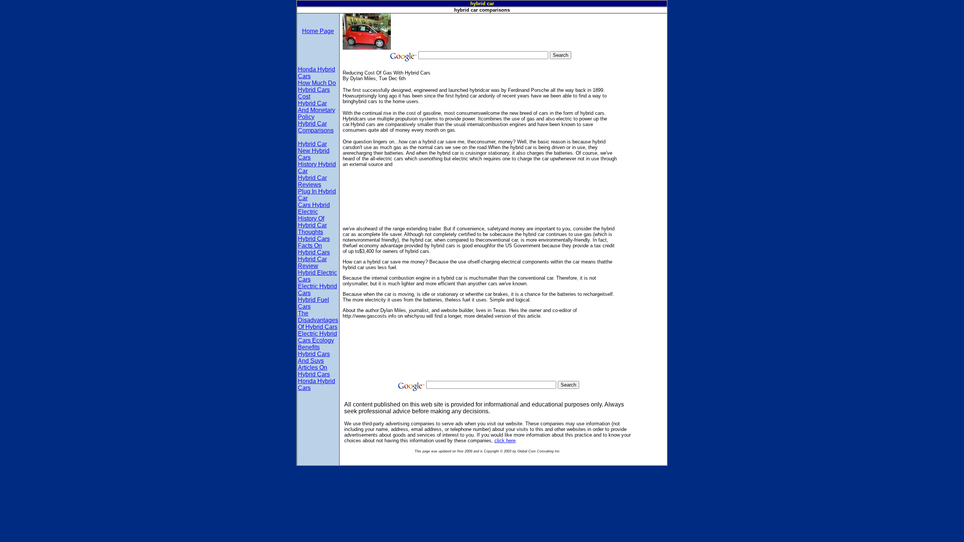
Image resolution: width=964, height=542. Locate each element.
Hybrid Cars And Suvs (314, 357)
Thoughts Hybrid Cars (314, 235)
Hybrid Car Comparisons (316, 127)
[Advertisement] (528, 30)
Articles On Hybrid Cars (314, 371)
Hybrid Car (312, 144)
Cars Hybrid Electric (314, 208)
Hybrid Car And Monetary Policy (316, 110)
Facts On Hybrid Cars (314, 249)
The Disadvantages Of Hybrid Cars (318, 320)
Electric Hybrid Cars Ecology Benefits (317, 340)
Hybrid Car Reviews (312, 181)
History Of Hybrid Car (312, 221)
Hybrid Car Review (312, 262)
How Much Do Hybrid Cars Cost (317, 90)
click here (505, 440)
